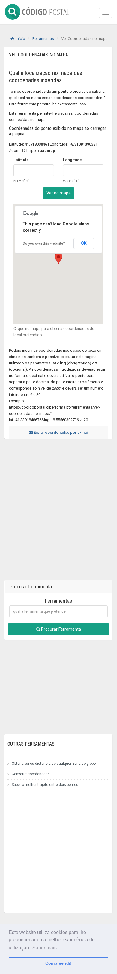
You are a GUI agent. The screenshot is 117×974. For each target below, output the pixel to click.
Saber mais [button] (44, 947)
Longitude (72, 160)
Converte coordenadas (31, 774)
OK (84, 243)
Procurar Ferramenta (60, 629)
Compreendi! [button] (58, 963)
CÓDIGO (45, 10)
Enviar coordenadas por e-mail (60, 432)
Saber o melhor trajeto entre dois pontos (45, 785)
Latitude (21, 160)
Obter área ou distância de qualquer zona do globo (54, 763)
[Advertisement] (58, 512)
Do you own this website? (44, 243)
